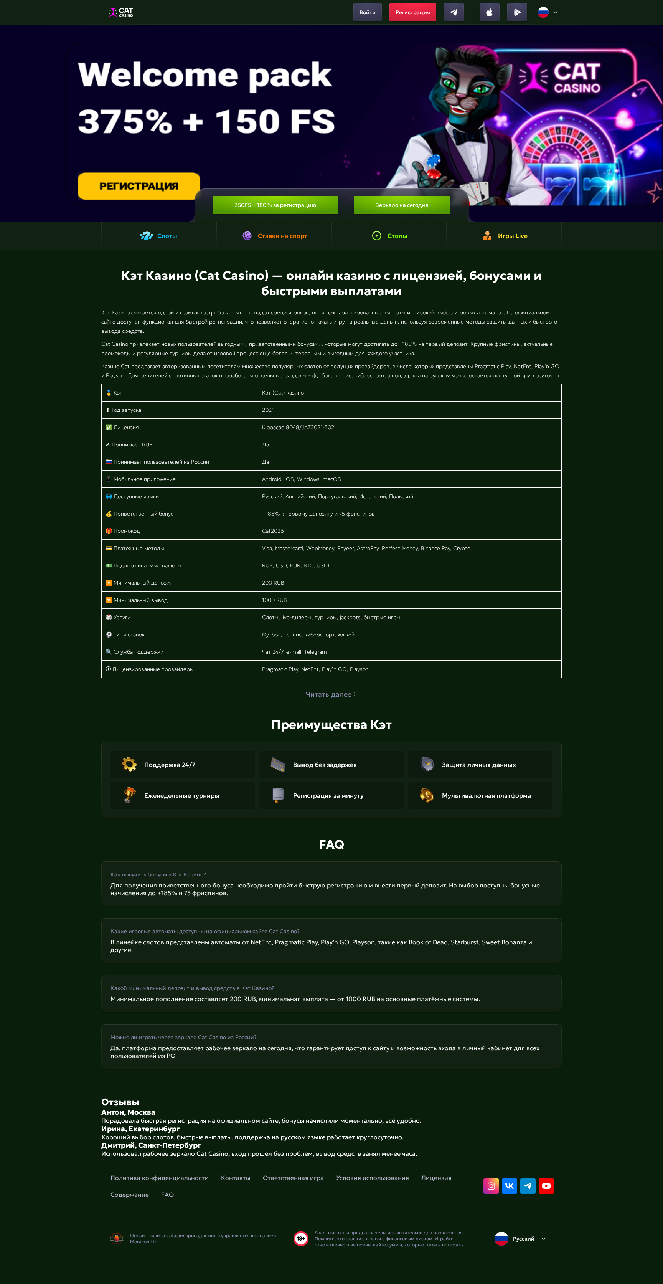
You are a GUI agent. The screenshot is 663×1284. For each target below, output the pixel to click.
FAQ (167, 1194)
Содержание (129, 1194)
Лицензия (436, 1178)
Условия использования (372, 1178)
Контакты (236, 1178)
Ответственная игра (293, 1178)
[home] (120, 12)
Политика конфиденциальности (159, 1178)
